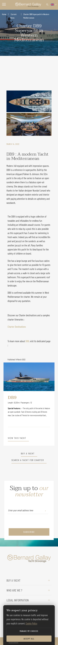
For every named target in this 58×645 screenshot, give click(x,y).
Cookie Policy (31, 623)
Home (4, 14)
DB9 (27, 341)
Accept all (29, 638)
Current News (13, 16)
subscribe (29, 531)
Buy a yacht (28, 453)
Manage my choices (29, 631)
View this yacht (17, 438)
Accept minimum (13, 642)
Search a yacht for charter (27, 460)
